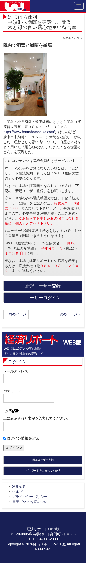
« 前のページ (16, 314)
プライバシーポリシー (29, 497)
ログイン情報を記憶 (22, 438)
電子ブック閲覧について (31, 502)
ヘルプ (17, 491)
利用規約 (19, 486)
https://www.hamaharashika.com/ (29, 132)
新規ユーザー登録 (43, 459)
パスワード (12, 391)
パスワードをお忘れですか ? (43, 470)
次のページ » (70, 314)
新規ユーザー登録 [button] (43, 285)
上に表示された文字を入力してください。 (36, 418)
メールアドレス (15, 371)
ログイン (17, 361)
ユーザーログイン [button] (43, 297)
